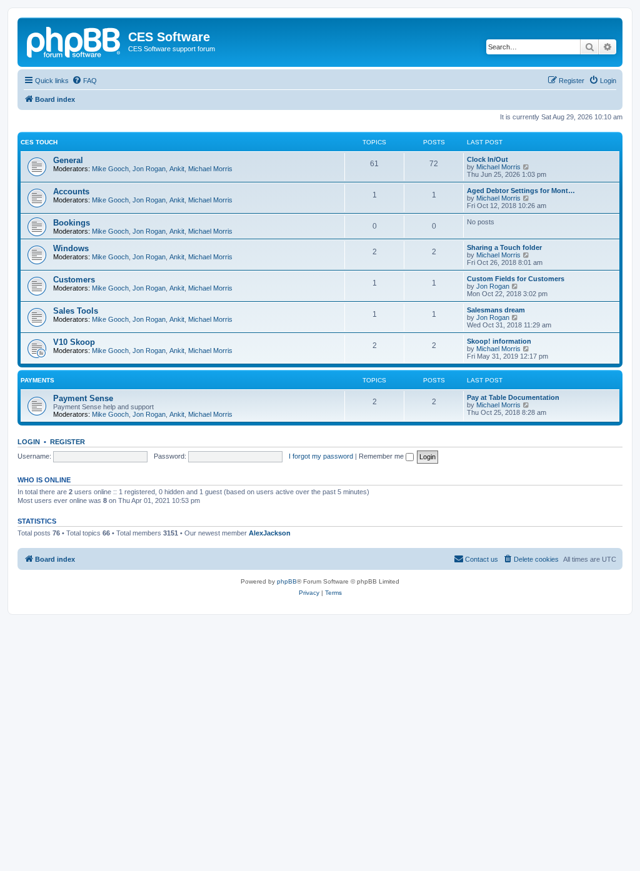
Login (29, 441)
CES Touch (39, 142)
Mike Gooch (110, 168)
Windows (71, 248)
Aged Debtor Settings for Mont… (521, 190)
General (68, 160)
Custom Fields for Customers (515, 278)
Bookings (71, 222)
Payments (37, 380)
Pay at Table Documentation (513, 397)
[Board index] (74, 41)
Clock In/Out (487, 159)
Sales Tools (75, 311)
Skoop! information (499, 341)
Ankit (176, 168)
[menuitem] (84, 80)
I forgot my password (321, 456)
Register (67, 441)
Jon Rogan (149, 168)
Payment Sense (83, 398)
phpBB (287, 581)
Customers (74, 279)
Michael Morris (210, 168)
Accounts (71, 191)
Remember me (382, 456)
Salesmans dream (496, 310)
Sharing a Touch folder (504, 247)
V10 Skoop (74, 342)
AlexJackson (270, 533)
